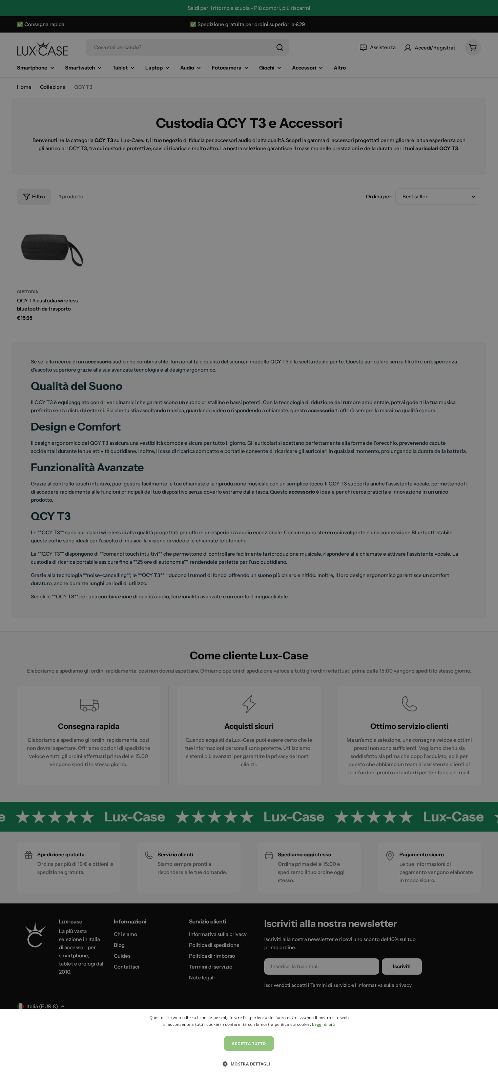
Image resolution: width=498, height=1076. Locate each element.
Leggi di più (323, 1024)
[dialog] (249, 1042)
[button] (249, 1064)
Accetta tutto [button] (249, 1044)
